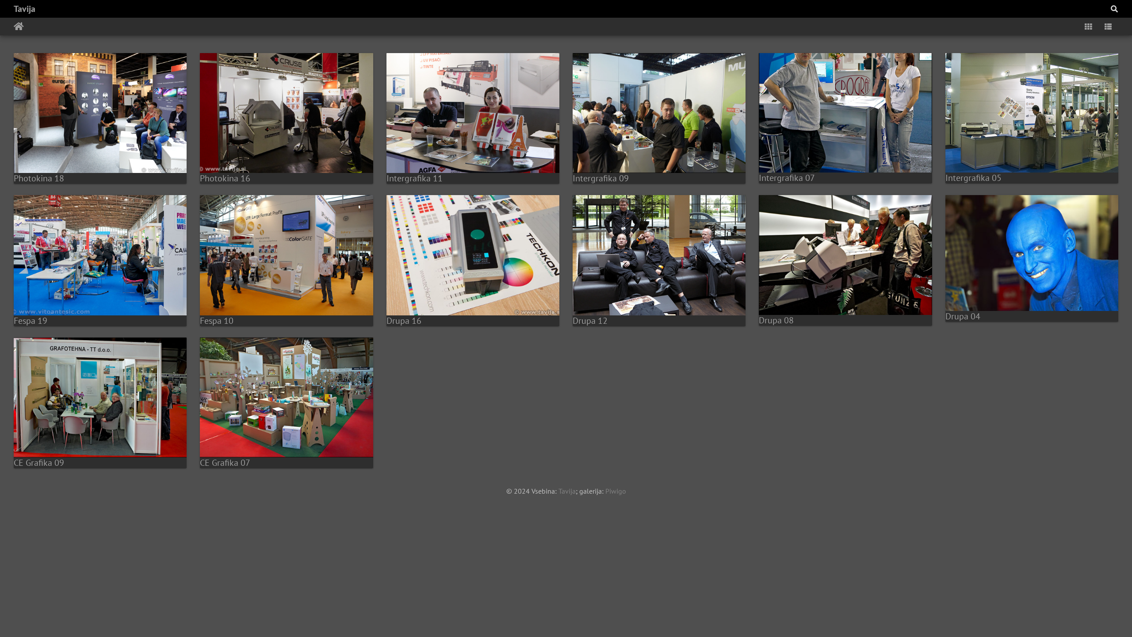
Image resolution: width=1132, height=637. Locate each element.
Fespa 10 (216, 320)
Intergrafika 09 (601, 178)
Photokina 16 (225, 178)
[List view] (1108, 26)
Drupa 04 (962, 316)
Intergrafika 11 (414, 178)
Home (19, 26)
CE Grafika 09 (39, 462)
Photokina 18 (39, 178)
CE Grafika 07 (225, 462)
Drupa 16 (403, 320)
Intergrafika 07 (787, 178)
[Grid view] (1088, 26)
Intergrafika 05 (973, 178)
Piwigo (615, 491)
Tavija (24, 9)
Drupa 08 (776, 320)
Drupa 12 (590, 320)
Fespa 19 (30, 320)
